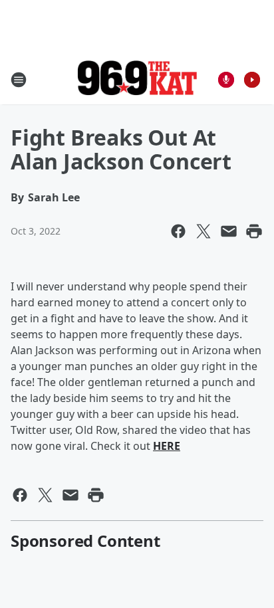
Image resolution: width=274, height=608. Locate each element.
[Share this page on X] (203, 231)
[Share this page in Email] (228, 231)
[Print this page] (254, 231)
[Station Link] (137, 79)
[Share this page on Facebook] (178, 231)
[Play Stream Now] (252, 80)
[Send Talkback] (226, 80)
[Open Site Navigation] (19, 80)
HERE (166, 446)
